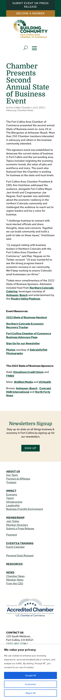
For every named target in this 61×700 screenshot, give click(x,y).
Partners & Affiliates (18, 478)
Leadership (13, 505)
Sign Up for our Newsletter (23, 343)
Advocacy (11, 110)
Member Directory (17, 525)
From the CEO (14, 583)
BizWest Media (23, 382)
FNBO (10, 375)
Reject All (30, 693)
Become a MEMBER (30, 13)
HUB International (17, 392)
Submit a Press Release (20, 528)
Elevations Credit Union (28, 372)
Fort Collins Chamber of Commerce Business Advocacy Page (28, 335)
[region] (30, 672)
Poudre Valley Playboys (25, 298)
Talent (10, 498)
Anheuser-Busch (17, 295)
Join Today (12, 521)
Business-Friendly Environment (24, 509)
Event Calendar (15, 547)
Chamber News (25, 110)
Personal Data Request (20, 555)
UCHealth (45, 382)
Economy (11, 494)
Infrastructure (14, 502)
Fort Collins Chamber (20, 107)
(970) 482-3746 (16, 643)
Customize (30, 684)
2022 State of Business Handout (26, 317)
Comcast (45, 388)
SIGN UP (30, 448)
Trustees (11, 482)
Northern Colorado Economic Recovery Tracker (25, 325)
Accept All (30, 675)
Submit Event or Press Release (30, 4)
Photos (10, 349)
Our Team (12, 475)
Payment (11, 534)
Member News (14, 579)
